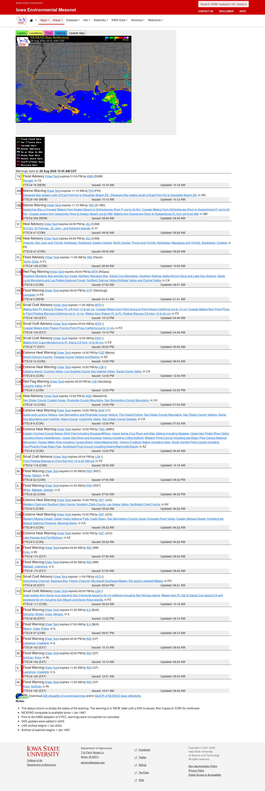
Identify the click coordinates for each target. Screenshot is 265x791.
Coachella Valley (90, 419)
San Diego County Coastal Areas (44, 400)
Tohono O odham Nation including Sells (144, 442)
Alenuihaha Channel (36, 581)
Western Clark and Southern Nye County (49, 504)
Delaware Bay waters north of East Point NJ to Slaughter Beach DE (66, 195)
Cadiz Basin (98, 519)
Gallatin (49, 490)
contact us (205, 11)
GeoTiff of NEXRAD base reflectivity (118, 696)
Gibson (36, 475)
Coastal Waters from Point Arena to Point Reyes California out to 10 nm (141, 309)
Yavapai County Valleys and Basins (76, 357)
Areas (56, 20)
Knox (26, 552)
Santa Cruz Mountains (123, 276)
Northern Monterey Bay (93, 276)
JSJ (88, 224)
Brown (40, 614)
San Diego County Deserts (119, 419)
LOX (101, 367)
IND (89, 548)
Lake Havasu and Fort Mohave (42, 537)
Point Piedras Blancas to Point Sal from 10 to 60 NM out (58, 461)
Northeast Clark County (145, 504)
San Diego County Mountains (163, 415)
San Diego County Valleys (200, 415)
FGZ (101, 352)
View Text (52, 176)
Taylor (26, 261)
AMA (90, 176)
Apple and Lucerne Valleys (40, 415)
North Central (121, 243)
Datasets (72, 20)
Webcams (154, 20)
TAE (91, 205)
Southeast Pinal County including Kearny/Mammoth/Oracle (100, 446)
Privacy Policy (196, 770)
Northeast (70, 243)
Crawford (43, 643)
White (26, 490)
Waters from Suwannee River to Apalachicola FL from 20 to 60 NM (156, 214)
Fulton (45, 628)
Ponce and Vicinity (144, 243)
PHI (91, 191)
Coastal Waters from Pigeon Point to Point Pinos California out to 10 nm (68, 328)
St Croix (28, 228)
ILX (89, 610)
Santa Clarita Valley (129, 371)
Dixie (35, 261)
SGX (89, 396)
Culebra (222, 243)
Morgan (58, 614)
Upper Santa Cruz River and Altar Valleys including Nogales (150, 433)
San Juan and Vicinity (49, 243)
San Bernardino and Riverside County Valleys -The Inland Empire (101, 415)
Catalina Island (32, 371)
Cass (48, 614)
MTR (95, 272)
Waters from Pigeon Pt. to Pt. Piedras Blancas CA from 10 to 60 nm (128, 313)
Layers (21, 33)
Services (136, 20)
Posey (27, 475)
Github (142, 765)
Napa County (69, 419)
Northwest (163, 243)
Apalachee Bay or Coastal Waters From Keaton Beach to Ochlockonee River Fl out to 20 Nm (82, 209)
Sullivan (28, 657)
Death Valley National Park (71, 519)
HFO (98, 576)
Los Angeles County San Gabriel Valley (89, 371)
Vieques (28, 243)
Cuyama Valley (53, 371)
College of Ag (34, 760)
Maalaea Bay (59, 581)
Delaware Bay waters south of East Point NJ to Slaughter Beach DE (153, 195)
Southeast (84, 243)
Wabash (37, 490)
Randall (28, 180)
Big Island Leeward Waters (146, 581)
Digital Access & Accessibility (205, 775)
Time (48, 33)
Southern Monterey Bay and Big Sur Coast (50, 276)
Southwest (208, 243)
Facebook (144, 749)
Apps (43, 20)
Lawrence (41, 566)
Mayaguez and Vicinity (185, 243)
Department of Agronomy (41, 764)
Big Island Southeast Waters (109, 581)
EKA (98, 338)
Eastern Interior (102, 243)
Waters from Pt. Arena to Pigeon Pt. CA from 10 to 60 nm (59, 309)
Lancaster (29, 295)
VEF (101, 500)
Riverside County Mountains (85, 400)
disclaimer (226, 11)
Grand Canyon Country (37, 357)
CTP (89, 290)
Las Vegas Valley (118, 504)
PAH (89, 471)
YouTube (143, 772)
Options (60, 33)
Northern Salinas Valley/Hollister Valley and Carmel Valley (124, 280)
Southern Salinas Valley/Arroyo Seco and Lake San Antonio (177, 276)
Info (85, 20)
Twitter (142, 757)
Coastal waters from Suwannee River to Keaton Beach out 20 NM (70, 214)
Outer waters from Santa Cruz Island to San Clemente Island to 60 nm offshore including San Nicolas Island (91, 595)
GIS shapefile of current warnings (64, 696)
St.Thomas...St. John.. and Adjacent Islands (62, 228)
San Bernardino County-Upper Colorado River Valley (141, 519)
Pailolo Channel (79, 581)
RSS (141, 780)
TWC (101, 429)
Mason (27, 628)
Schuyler (28, 614)
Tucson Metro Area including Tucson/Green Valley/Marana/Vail (78, 442)
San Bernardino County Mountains (127, 400)
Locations (35, 33)
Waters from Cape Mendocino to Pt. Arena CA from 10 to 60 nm (63, 342)
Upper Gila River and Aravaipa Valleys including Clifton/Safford (102, 438)
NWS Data (118, 20)
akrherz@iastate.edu (93, 762)
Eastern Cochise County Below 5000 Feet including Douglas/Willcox (67, 433)
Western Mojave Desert (38, 519)
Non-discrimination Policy (203, 766)
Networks (100, 20)
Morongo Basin (67, 523)
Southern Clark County (90, 504)
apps (242, 11)
